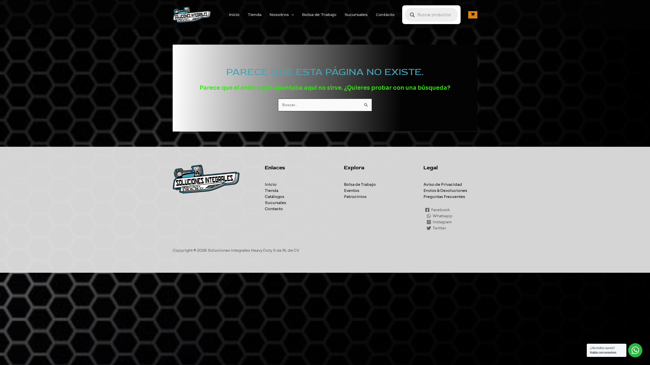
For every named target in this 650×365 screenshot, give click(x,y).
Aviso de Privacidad (443, 184)
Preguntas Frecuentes (444, 196)
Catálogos (274, 196)
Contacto (274, 208)
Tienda (255, 14)
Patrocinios (355, 196)
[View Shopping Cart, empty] (472, 15)
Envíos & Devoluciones (445, 190)
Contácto (385, 14)
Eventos (351, 190)
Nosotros (279, 14)
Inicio (234, 14)
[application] (291, 15)
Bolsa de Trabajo (319, 14)
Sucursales (356, 14)
